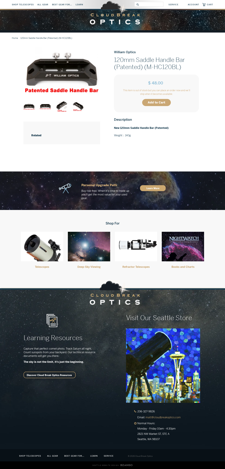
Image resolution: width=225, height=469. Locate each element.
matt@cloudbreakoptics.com (163, 417)
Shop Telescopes (23, 4)
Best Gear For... (62, 4)
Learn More (152, 188)
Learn (79, 4)
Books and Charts (183, 267)
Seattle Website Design (105, 465)
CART (210, 4)
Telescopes (42, 267)
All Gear (42, 4)
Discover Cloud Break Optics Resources (49, 375)
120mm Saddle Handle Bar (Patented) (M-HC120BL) (46, 38)
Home (15, 38)
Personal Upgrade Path (99, 185)
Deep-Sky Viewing (89, 267)
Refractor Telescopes (136, 267)
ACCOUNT (193, 4)
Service (173, 4)
